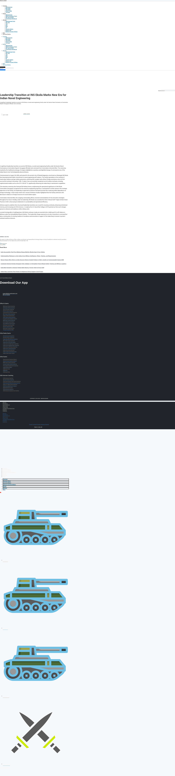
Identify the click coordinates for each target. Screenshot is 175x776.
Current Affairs (9, 29)
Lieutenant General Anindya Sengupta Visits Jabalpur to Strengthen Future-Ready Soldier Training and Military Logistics (33, 263)
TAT (6, 24)
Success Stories (7, 34)
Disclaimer (5, 409)
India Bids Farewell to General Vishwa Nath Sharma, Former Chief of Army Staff (22, 267)
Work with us (5, 403)
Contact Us (5, 411)
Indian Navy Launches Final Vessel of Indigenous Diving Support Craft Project (22, 271)
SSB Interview (8, 7)
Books (4, 13)
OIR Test (7, 22)
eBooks (4, 20)
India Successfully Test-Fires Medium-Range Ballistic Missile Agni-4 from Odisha (23, 252)
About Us (4, 402)
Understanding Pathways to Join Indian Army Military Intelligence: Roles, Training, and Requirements (28, 256)
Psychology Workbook (11, 18)
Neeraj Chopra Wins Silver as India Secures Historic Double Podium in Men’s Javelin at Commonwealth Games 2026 (32, 260)
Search (2, 67)
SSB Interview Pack (10, 21)
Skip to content (3, 0)
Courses (5, 5)
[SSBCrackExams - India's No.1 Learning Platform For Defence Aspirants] (4, 3)
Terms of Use (5, 406)
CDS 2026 (7, 9)
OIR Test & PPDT (9, 17)
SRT (6, 25)
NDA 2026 (7, 8)
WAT (6, 26)
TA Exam (7, 12)
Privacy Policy (5, 407)
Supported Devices (6, 404)
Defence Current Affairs (11, 31)
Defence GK (8, 30)
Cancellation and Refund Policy (8, 408)
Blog (4, 33)
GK (6, 27)
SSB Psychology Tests (11, 16)
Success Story (7, 469)
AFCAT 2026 (8, 11)
